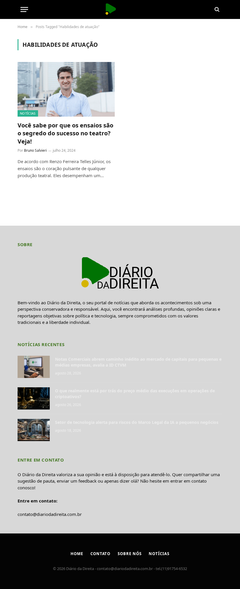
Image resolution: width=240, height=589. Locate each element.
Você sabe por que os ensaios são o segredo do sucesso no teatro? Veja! (65, 133)
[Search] (216, 9)
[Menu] (24, 9)
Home (77, 553)
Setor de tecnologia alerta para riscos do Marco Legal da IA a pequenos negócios (136, 422)
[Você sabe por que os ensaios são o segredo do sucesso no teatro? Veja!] (66, 89)
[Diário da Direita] (120, 9)
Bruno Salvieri (35, 150)
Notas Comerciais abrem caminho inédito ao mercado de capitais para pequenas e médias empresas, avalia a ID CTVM (138, 362)
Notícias (28, 113)
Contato (100, 553)
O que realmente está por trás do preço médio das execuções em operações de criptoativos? (135, 393)
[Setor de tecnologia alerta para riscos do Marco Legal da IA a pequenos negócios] (34, 430)
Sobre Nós (129, 553)
